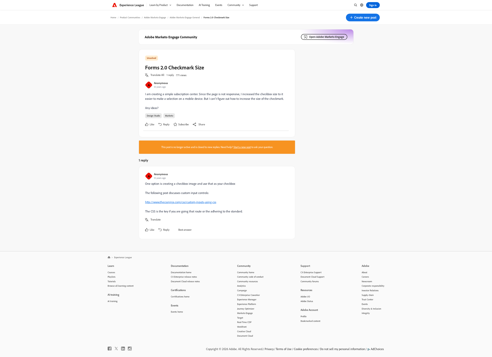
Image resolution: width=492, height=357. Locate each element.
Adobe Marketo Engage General (185, 17)
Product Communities (130, 17)
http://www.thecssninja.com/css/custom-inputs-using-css (180, 202)
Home (113, 17)
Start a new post (242, 147)
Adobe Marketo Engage (155, 17)
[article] (216, 202)
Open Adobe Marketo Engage (326, 37)
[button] (363, 17)
